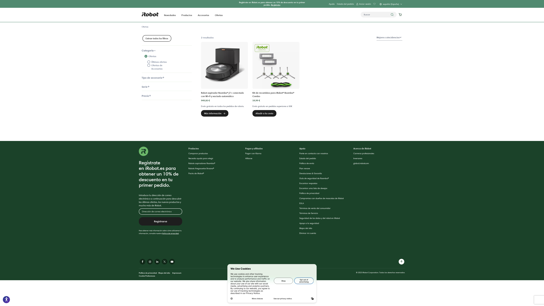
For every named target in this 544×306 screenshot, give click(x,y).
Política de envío (306, 163)
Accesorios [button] (203, 15)
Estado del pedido (345, 4)
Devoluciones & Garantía (310, 173)
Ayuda (332, 4)
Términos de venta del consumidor (315, 208)
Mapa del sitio (305, 228)
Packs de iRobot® (196, 173)
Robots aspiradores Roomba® (201, 163)
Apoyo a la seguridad (309, 223)
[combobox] (379, 14)
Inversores (357, 158)
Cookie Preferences (147, 276)
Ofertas (145, 27)
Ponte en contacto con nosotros (313, 153)
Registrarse (160, 221)
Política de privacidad (170, 233)
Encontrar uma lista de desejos (313, 188)
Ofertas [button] (219, 15)
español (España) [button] (391, 4)
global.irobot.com (361, 163)
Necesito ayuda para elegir (200, 158)
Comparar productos (198, 153)
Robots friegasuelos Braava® (201, 168)
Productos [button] (186, 15)
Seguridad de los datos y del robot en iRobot (319, 218)
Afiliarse (248, 158)
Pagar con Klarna (253, 153)
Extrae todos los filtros (157, 38)
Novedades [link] (170, 15)
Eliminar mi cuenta (307, 233)
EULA (301, 203)
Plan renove (304, 168)
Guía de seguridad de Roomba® (314, 178)
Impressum (176, 273)
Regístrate (275, 5)
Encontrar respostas (308, 183)
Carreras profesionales (363, 153)
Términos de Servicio (308, 213)
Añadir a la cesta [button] (264, 113)
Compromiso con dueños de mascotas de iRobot (321, 198)
